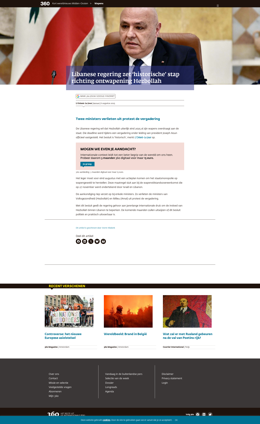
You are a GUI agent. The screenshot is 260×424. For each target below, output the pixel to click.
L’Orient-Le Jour (84, 103)
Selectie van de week (117, 378)
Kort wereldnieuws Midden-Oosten (70, 4)
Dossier (109, 383)
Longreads (111, 387)
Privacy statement (172, 378)
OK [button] (176, 420)
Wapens (99, 4)
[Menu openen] (217, 5)
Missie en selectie (58, 383)
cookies (106, 420)
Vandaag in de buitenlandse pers (123, 374)
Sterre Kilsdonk (108, 228)
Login (165, 383)
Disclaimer (167, 374)
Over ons (54, 374)
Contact (53, 378)
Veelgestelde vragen (60, 387)
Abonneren (55, 391)
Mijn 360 (53, 396)
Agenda (109, 391)
